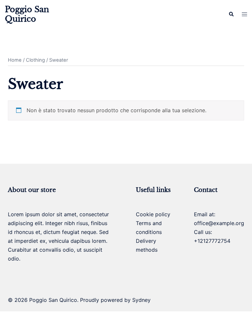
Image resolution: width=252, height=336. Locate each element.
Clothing (35, 60)
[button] (231, 14)
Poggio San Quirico (27, 14)
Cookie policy (153, 214)
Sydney (141, 300)
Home (15, 60)
